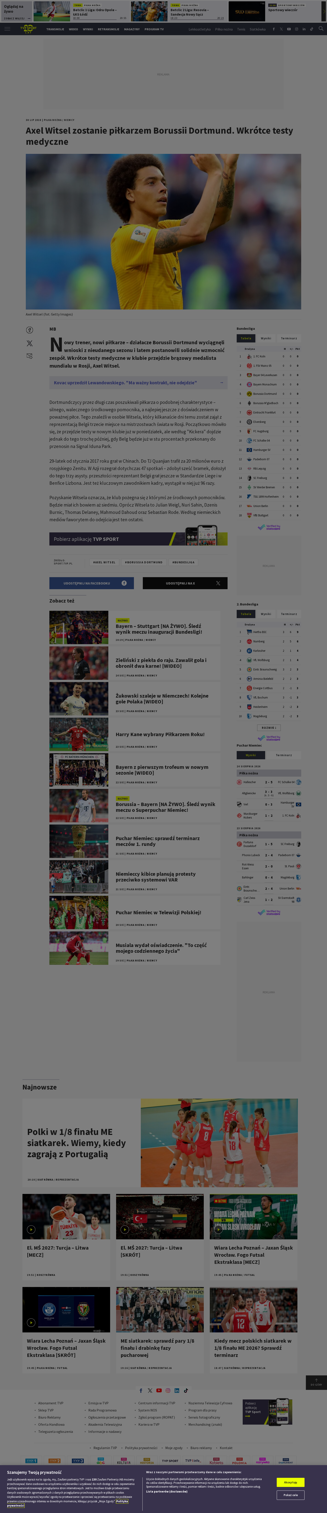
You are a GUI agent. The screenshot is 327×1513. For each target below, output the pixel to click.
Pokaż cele (291, 1495)
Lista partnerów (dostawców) (167, 1491)
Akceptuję (290, 1482)
